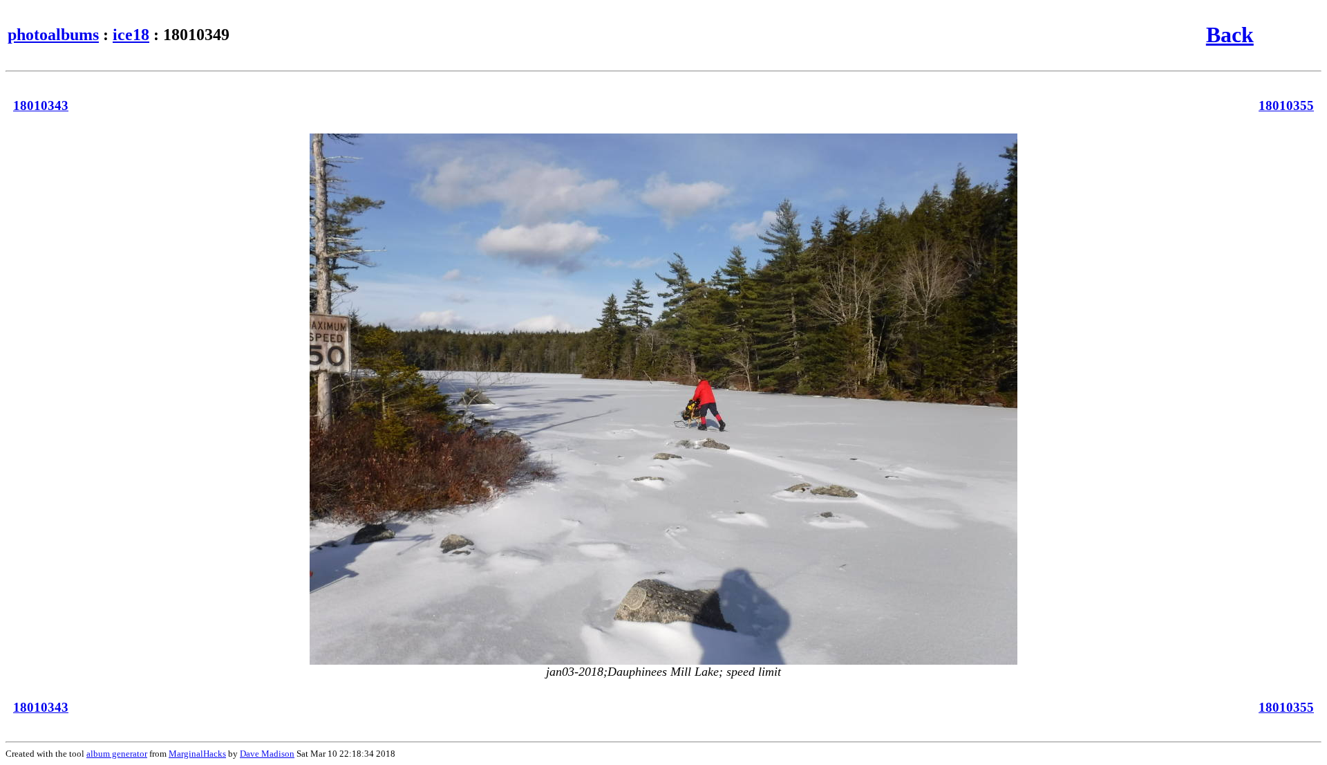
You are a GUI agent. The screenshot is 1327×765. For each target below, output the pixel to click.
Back (1230, 34)
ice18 (131, 35)
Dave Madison (267, 753)
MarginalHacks (197, 753)
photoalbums (53, 35)
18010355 (1286, 105)
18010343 (40, 105)
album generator (116, 753)
